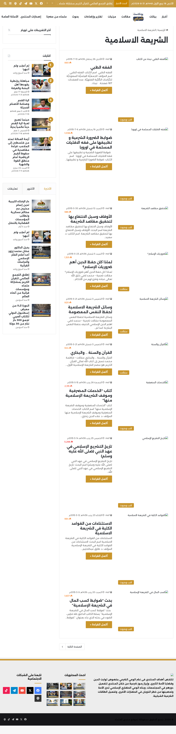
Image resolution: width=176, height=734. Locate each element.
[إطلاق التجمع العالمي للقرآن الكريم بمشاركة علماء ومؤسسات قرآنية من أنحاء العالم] (41, 279)
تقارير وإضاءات (93, 16)
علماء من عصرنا (56, 16)
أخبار (164, 16)
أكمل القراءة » (99, 90)
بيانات (152, 16)
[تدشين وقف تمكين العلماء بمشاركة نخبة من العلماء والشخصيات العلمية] (53, 694)
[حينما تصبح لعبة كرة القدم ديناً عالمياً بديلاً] (41, 124)
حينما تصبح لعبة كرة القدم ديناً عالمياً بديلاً (19, 123)
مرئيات (112, 16)
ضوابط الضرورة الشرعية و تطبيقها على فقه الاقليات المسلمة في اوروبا (89, 142)
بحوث (75, 16)
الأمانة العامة (9, 16)
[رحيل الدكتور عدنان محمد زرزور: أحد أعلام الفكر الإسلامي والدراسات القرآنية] (41, 252)
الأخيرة (47, 188)
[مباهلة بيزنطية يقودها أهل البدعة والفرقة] (41, 85)
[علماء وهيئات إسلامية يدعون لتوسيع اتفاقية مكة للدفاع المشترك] (79, 702)
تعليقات (12, 188)
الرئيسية (162, 30)
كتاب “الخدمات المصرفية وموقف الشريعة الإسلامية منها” (88, 395)
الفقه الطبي (101, 67)
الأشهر (31, 188)
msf (107, 59)
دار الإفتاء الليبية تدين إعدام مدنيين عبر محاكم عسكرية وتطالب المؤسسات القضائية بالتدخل (18, 212)
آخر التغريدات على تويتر (36, 30)
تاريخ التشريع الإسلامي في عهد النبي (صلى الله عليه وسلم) (89, 451)
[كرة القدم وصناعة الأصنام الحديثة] (41, 105)
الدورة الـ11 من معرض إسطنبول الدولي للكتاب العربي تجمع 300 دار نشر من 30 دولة (68, 3)
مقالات (125, 16)
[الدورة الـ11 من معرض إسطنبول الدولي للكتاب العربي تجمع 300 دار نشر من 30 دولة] (41, 310)
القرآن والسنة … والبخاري (91, 353)
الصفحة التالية (74, 646)
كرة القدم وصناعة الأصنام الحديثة (19, 104)
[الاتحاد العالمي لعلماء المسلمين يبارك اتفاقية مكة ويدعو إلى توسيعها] (66, 702)
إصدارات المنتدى (30, 16)
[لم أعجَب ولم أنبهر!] (41, 70)
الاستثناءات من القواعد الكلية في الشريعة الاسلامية (92, 528)
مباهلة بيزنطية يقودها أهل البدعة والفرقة (19, 84)
